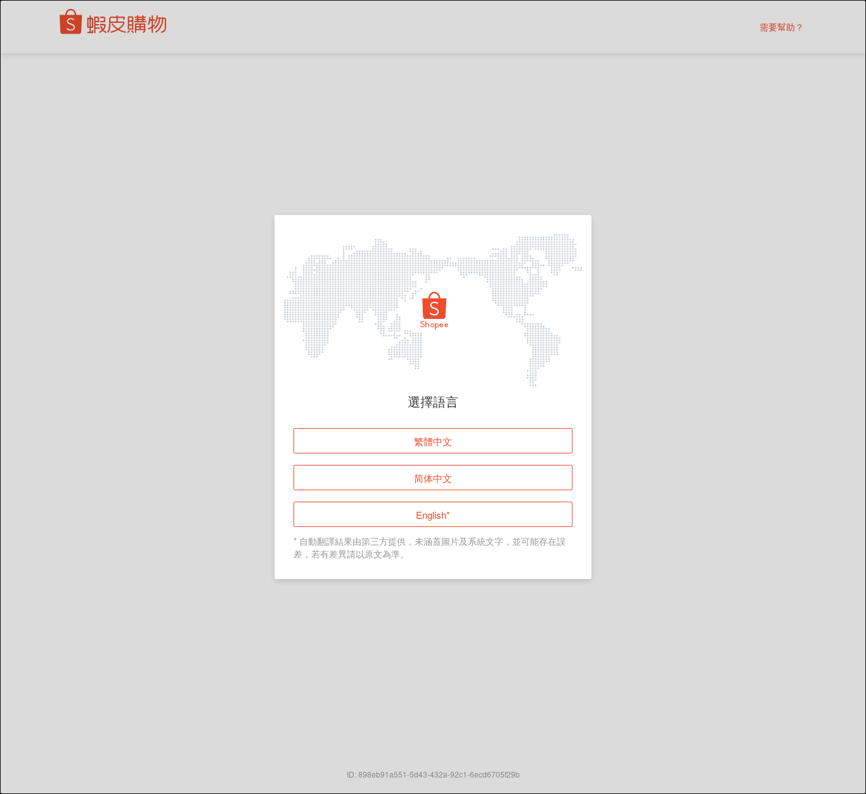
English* (433, 514)
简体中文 (433, 478)
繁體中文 (433, 441)
